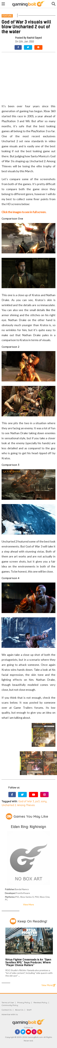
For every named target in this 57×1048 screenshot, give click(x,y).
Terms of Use (8, 1002)
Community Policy (10, 1005)
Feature (7, 15)
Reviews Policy (40, 1002)
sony (44, 801)
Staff (29, 1010)
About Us (19, 1010)
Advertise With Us (10, 1014)
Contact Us (7, 1010)
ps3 (37, 801)
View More (28, 904)
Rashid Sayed (34, 37)
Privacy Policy (23, 1002)
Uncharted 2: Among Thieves (18, 805)
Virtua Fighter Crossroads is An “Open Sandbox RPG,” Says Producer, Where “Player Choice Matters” (28, 962)
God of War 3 (26, 801)
